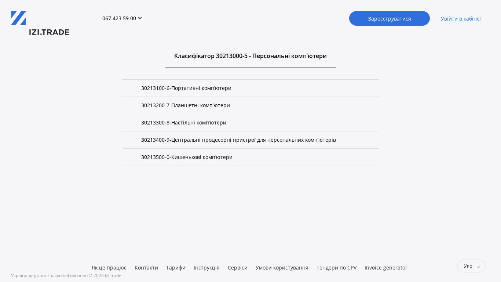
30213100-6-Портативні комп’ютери (186, 87)
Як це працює (109, 267)
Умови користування (282, 267)
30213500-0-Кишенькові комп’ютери (187, 156)
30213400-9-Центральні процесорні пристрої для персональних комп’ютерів (238, 139)
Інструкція (207, 267)
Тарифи (176, 267)
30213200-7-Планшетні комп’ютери (185, 105)
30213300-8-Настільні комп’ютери (183, 122)
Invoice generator (386, 267)
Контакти (146, 267)
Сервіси (238, 267)
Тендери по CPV (336, 267)
